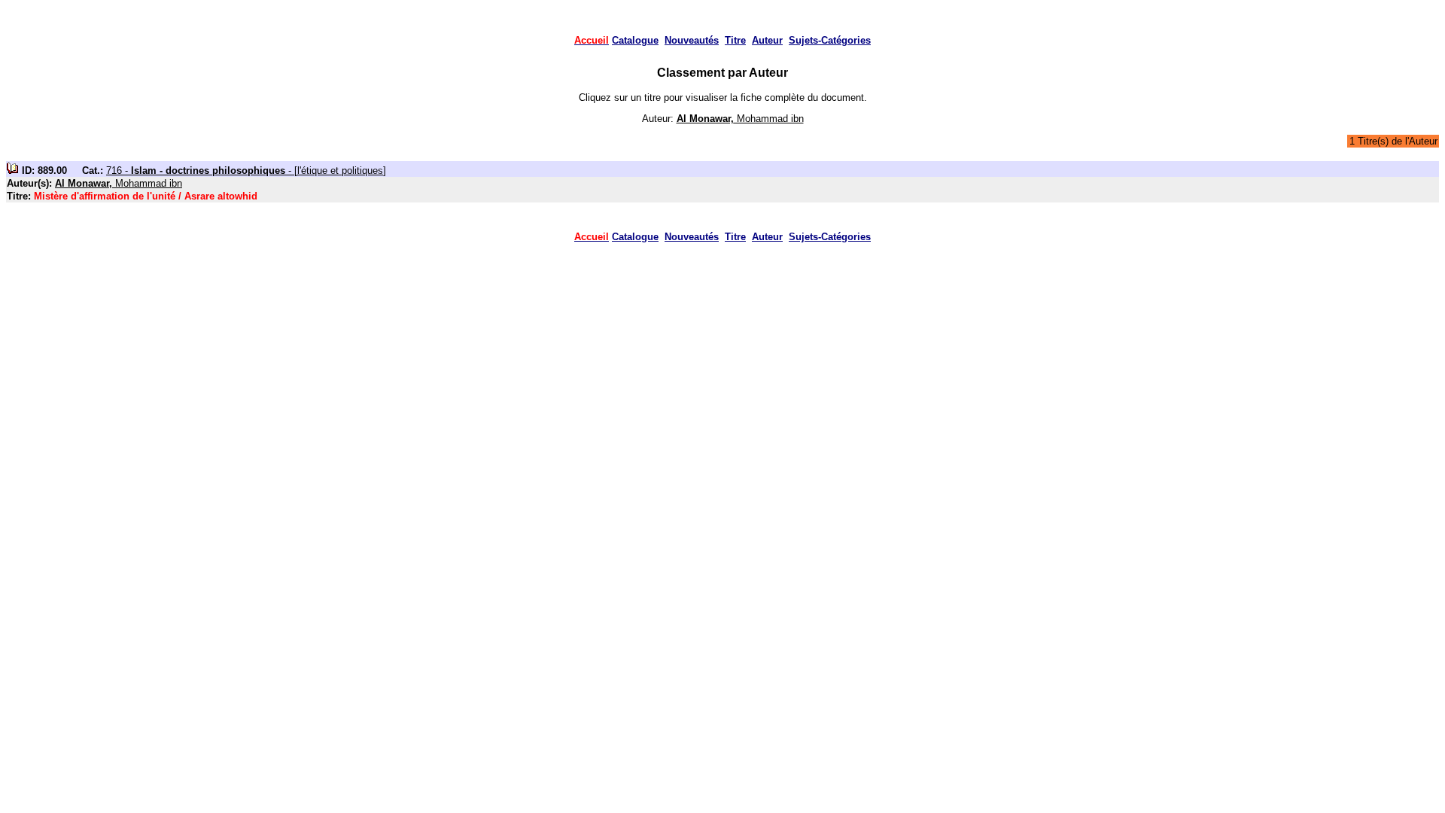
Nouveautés (692, 40)
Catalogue (635, 40)
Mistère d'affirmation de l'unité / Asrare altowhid (145, 196)
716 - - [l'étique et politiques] (246, 170)
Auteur (767, 40)
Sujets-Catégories (830, 40)
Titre (735, 40)
